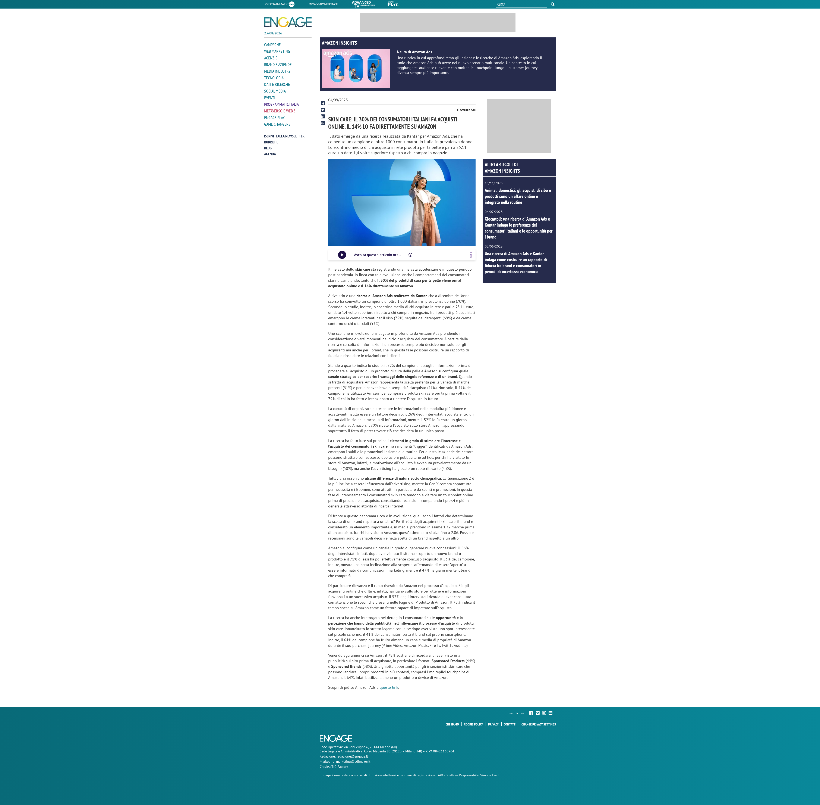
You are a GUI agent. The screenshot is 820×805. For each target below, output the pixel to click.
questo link (389, 687)
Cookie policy (473, 724)
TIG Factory (339, 766)
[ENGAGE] (288, 22)
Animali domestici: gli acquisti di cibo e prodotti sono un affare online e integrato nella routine (518, 196)
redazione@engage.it (352, 756)
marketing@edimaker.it (353, 761)
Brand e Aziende (278, 64)
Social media (275, 91)
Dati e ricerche (277, 84)
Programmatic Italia (281, 104)
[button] (552, 4)
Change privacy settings (538, 724)
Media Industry (277, 71)
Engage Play (274, 117)
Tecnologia (274, 78)
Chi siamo (452, 724)
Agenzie (270, 58)
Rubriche (271, 142)
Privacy (493, 724)
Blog (268, 148)
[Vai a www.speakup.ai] (471, 255)
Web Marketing (277, 51)
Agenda (270, 154)
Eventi (269, 97)
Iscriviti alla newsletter (284, 136)
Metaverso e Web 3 (280, 111)
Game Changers (277, 124)
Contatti (510, 724)
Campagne (272, 44)
